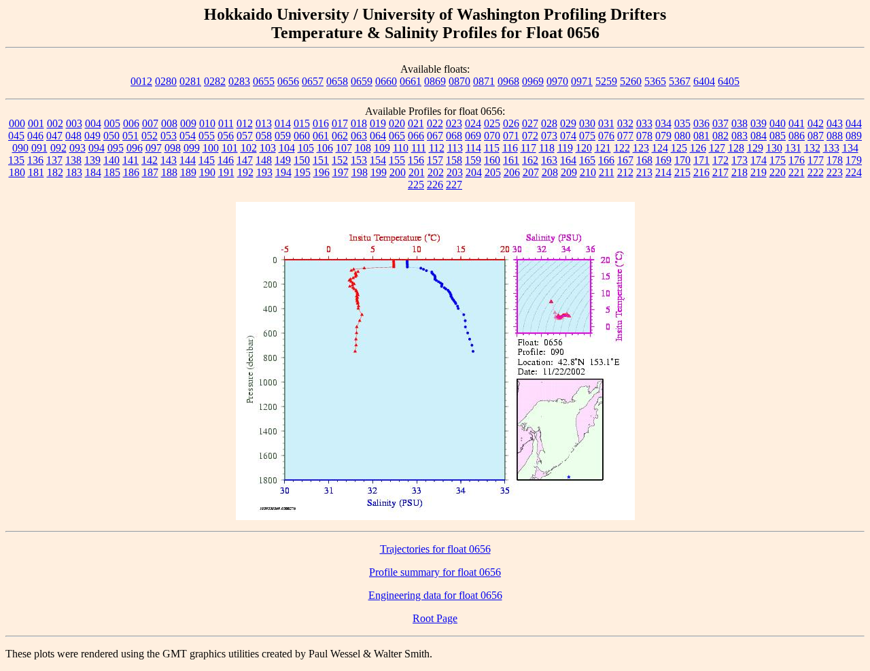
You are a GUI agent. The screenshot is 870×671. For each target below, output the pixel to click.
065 (397, 135)
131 (793, 148)
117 (528, 148)
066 (416, 135)
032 (625, 123)
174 (758, 160)
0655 (264, 81)
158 (454, 160)
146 (226, 160)
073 (549, 135)
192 (245, 172)
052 (149, 135)
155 (397, 160)
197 (340, 172)
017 (340, 123)
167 (625, 160)
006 (131, 123)
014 (283, 123)
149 (283, 160)
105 (306, 148)
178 (834, 160)
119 (565, 148)
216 (701, 172)
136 (35, 160)
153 (359, 160)
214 (663, 172)
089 (854, 135)
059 (283, 135)
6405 (729, 81)
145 (206, 160)
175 (777, 160)
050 (111, 135)
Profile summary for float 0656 (435, 572)
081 (701, 135)
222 (815, 172)
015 (302, 123)
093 (77, 148)
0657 (313, 81)
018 (359, 123)
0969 (533, 81)
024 (473, 123)
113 (455, 148)
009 (188, 123)
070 (492, 135)
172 (720, 160)
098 (172, 148)
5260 (631, 81)
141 (130, 160)
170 (682, 160)
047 (54, 135)
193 (264, 172)
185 (112, 172)
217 (720, 172)
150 (302, 160)
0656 (288, 81)
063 (359, 135)
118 (547, 148)
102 (249, 148)
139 (92, 160)
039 (758, 123)
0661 (410, 81)
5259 (606, 81)
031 (606, 123)
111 (418, 148)
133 (831, 148)
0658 (337, 81)
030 (587, 123)
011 (226, 123)
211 (606, 172)
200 (397, 172)
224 (854, 172)
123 (641, 148)
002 (55, 123)
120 (584, 148)
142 (149, 160)
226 (435, 184)
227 (454, 184)
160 (492, 160)
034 (663, 123)
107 (344, 148)
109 (382, 148)
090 (20, 148)
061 (321, 135)
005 (112, 123)
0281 (190, 81)
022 (435, 123)
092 (58, 148)
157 (435, 160)
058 (264, 135)
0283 (239, 81)
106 (325, 148)
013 (264, 123)
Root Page (435, 618)
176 (796, 160)
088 (834, 135)
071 (511, 135)
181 (36, 172)
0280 (166, 81)
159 (473, 160)
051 (130, 135)
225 (416, 184)
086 (796, 135)
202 (436, 172)
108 (363, 148)
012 (245, 123)
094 (96, 148)
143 (168, 160)
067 (435, 135)
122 (622, 148)
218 (739, 172)
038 (739, 123)
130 (774, 148)
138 (73, 160)
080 (682, 135)
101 (230, 148)
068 (454, 135)
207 (531, 172)
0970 (557, 81)
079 (663, 135)
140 (111, 160)
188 (169, 172)
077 (625, 135)
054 (187, 135)
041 (796, 123)
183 (74, 172)
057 (245, 135)
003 (74, 123)
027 (530, 123)
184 (93, 172)
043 (834, 123)
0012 (141, 81)
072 (530, 135)
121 (603, 148)
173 (739, 160)
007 (150, 123)
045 (16, 135)
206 (512, 172)
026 (511, 123)
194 (283, 172)
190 (207, 172)
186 (131, 172)
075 (587, 135)
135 (16, 160)
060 (302, 135)
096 (134, 148)
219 (758, 172)
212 (625, 172)
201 (416, 172)
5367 (680, 81)
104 (287, 148)
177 (815, 160)
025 (492, 123)
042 (815, 123)
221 (796, 172)
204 (474, 172)
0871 (484, 81)
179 (854, 160)
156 (416, 160)
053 (168, 135)
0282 (215, 81)
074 (568, 135)
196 (321, 172)
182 (55, 172)
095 (115, 148)
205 (493, 172)
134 (850, 148)
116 (510, 148)
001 (36, 123)
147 (245, 160)
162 (530, 160)
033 (644, 123)
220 (777, 172)
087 (815, 135)
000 (17, 123)
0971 (582, 81)
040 (777, 123)
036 (701, 123)
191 (226, 172)
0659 (361, 81)
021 (416, 123)
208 (550, 172)
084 (758, 135)
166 (606, 160)
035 (682, 123)
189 (188, 172)
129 (755, 148)
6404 (704, 81)
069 (473, 135)
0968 (508, 81)
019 (378, 123)
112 (437, 148)
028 (549, 123)
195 (302, 172)
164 (568, 160)
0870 (459, 81)
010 (207, 123)
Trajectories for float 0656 (435, 549)
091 (39, 148)
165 (587, 160)
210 (588, 172)
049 (92, 135)
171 (701, 160)
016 (321, 123)
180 (17, 172)
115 (492, 148)
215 (682, 172)
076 (606, 135)
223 (834, 172)
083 (739, 135)
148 (264, 160)
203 (455, 172)
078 (644, 135)
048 (73, 135)
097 (153, 148)
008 (169, 123)
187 (150, 172)
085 (777, 135)
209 (569, 172)
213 (644, 172)
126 (698, 148)
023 (454, 123)
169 (663, 160)
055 (206, 135)
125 (679, 148)
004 (93, 123)
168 (644, 160)
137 (54, 160)
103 (268, 148)
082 (720, 135)
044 (854, 123)
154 (378, 160)
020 (397, 123)
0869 (435, 81)
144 (187, 160)
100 (211, 148)
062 (340, 135)
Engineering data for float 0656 (435, 595)
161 (511, 160)
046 (35, 135)
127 (717, 148)
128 (736, 148)
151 (321, 160)
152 (340, 160)
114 (473, 148)
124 (660, 148)
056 (226, 135)
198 (359, 172)
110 (400, 148)
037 (720, 123)
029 (568, 123)
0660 (386, 81)
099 (192, 148)
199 (378, 172)
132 (812, 148)
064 (378, 135)
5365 (655, 81)
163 (549, 160)
